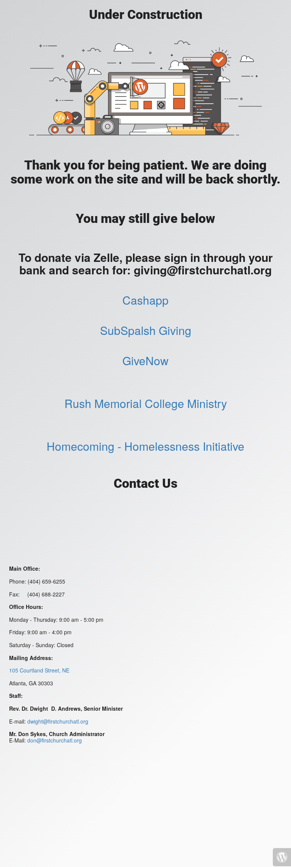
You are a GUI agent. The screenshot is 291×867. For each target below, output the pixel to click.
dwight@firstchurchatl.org (57, 721)
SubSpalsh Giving (145, 330)
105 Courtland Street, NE (39, 670)
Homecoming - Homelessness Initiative (145, 446)
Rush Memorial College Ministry (145, 403)
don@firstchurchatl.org (54, 740)
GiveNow (145, 360)
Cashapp (145, 300)
